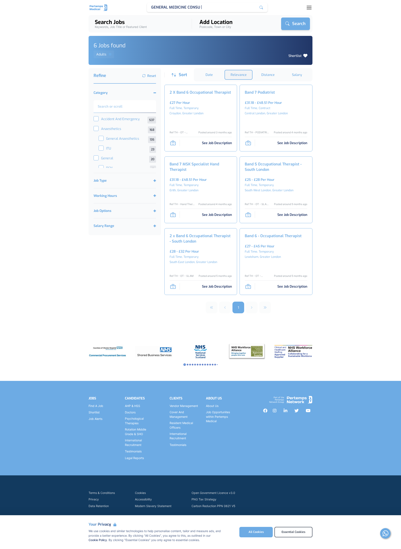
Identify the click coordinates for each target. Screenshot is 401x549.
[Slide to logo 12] (215, 364)
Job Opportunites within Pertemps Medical (218, 416)
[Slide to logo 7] (202, 364)
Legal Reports (134, 458)
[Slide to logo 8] (205, 364)
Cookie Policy (98, 540)
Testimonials (133, 451)
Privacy (94, 499)
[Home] (98, 7)
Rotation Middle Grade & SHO (135, 432)
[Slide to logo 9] (207, 364)
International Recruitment (133, 442)
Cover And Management (179, 414)
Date (209, 75)
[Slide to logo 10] (210, 364)
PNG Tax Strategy (204, 499)
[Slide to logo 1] (187, 364)
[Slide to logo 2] (190, 364)
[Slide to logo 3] (192, 364)
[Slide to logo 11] (212, 364)
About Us (212, 406)
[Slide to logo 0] (184, 364)
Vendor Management (184, 406)
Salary (297, 75)
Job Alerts (95, 419)
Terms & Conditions (102, 493)
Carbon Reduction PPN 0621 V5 (213, 506)
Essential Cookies (293, 532)
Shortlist (295, 56)
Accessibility (143, 499)
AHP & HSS (132, 406)
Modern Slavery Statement (153, 506)
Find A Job (96, 406)
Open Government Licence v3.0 (213, 493)
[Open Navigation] (309, 8)
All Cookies (256, 532)
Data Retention (99, 506)
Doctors (130, 412)
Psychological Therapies (134, 421)
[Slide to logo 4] (195, 364)
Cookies (140, 493)
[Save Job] (173, 143)
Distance (268, 75)
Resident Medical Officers (181, 425)
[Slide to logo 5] (197, 364)
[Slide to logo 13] (217, 364)
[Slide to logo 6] (200, 364)
